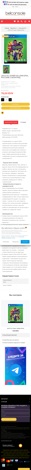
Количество (5, 97)
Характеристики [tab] (11, 122)
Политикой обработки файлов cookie (13, 237)
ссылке (27, 457)
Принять (25, 241)
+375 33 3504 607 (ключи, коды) (18, 2)
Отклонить (6, 241)
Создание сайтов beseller (24, 468)
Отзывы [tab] (23, 122)
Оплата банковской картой (10, 340)
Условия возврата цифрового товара (13, 342)
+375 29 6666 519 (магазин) (18, 4)
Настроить (15, 241)
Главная (7, 28)
